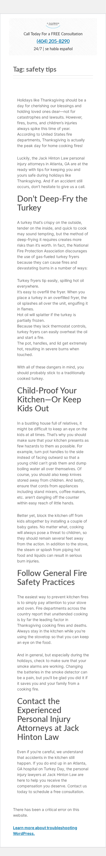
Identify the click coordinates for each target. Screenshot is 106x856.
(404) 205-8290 (53, 41)
